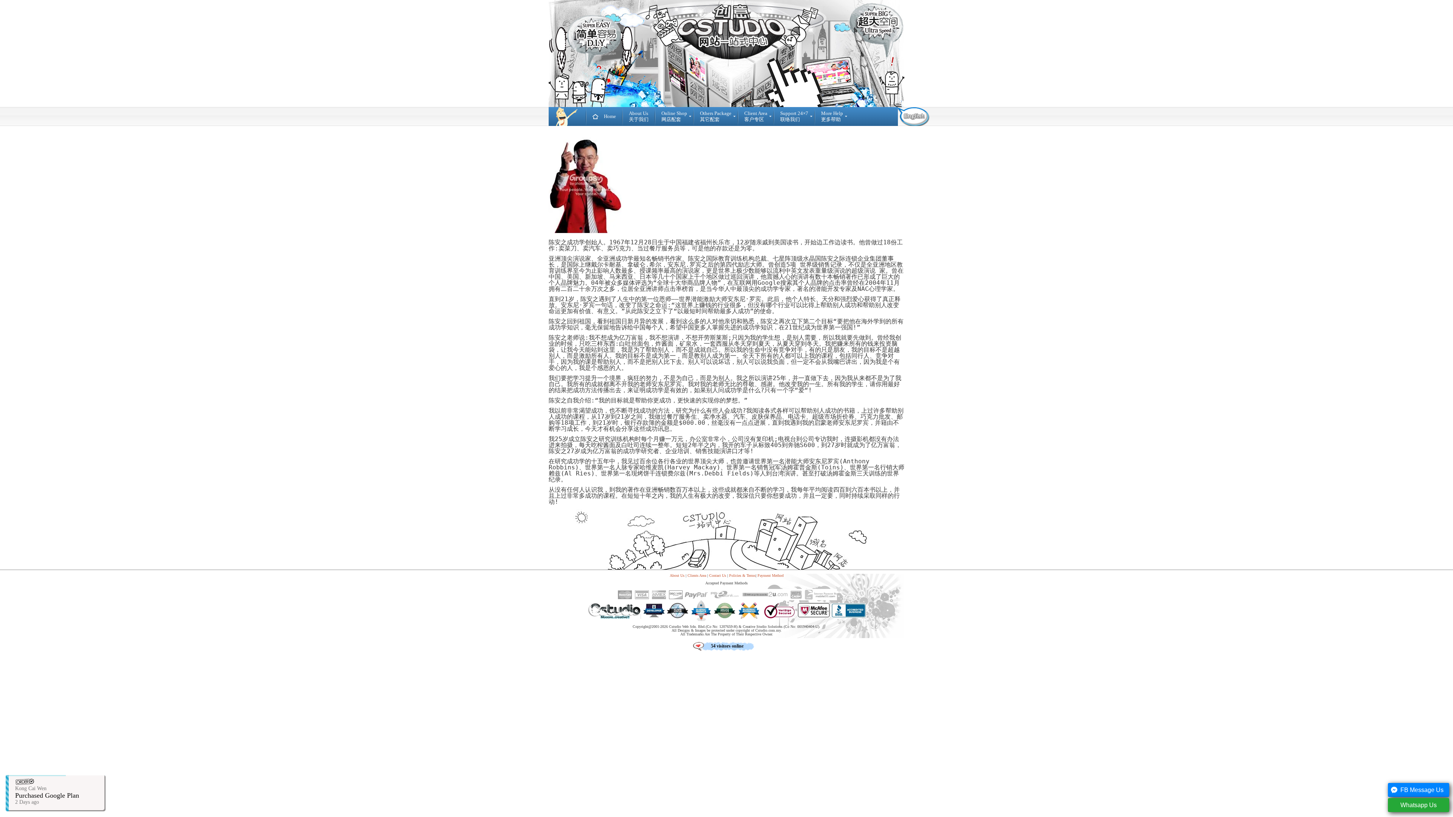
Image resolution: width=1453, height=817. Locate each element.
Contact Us (717, 575)
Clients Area (697, 575)
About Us (677, 575)
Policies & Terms (742, 575)
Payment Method (771, 575)
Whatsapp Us (1418, 805)
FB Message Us (1422, 790)
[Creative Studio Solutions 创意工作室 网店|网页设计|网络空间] (567, 116)
